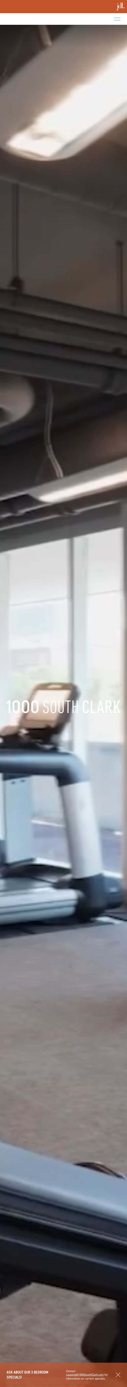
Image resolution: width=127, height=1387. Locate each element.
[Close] (118, 1375)
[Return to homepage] (29, 19)
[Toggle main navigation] (117, 19)
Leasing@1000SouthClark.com (85, 1374)
